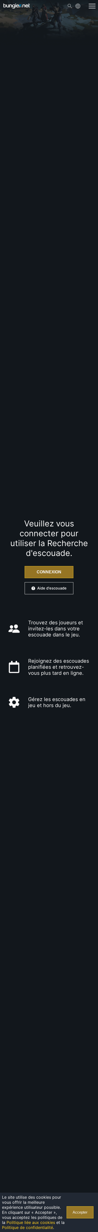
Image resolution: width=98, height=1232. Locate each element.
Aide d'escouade (52, 588)
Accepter (80, 1212)
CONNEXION (49, 572)
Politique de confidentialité (27, 1227)
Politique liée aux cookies (31, 1222)
